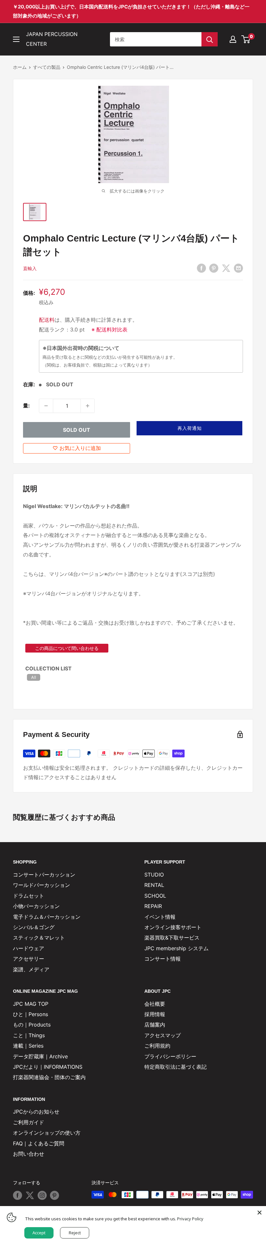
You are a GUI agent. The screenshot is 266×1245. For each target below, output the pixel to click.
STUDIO (154, 874)
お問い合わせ (28, 1154)
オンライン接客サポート (172, 927)
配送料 (46, 320)
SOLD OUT (76, 430)
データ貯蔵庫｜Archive (40, 1056)
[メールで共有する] (238, 268)
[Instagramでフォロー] (42, 1195)
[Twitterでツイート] (226, 268)
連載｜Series (28, 1045)
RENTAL (154, 885)
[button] (189, 428)
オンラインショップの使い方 (46, 1132)
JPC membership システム (176, 948)
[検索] (209, 39)
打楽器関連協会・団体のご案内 (49, 1077)
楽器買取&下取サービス (172, 937)
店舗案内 (154, 1024)
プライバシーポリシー (170, 1056)
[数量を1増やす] (87, 406)
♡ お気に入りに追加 (77, 448)
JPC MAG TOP (30, 1004)
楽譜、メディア (31, 969)
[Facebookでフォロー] (17, 1195)
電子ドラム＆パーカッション (46, 917)
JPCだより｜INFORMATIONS (47, 1067)
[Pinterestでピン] (213, 268)
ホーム (20, 67)
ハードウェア (28, 948)
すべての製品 (46, 67)
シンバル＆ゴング (33, 927)
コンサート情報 (162, 958)
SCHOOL (155, 895)
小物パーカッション (36, 906)
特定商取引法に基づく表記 (175, 1067)
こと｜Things (29, 1035)
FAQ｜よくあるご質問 (38, 1143)
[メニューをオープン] (16, 39)
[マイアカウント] (233, 39)
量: (26, 405)
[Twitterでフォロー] (29, 1195)
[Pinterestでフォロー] (54, 1195)
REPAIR (153, 906)
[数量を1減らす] (46, 406)
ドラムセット (28, 895)
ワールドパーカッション (41, 885)
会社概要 (154, 1004)
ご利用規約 (157, 1045)
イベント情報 (159, 917)
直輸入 (30, 268)
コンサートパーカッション (44, 874)
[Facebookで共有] (201, 268)
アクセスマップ (162, 1035)
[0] (246, 39)
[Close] (259, 1212)
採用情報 (154, 1014)
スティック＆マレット (39, 937)
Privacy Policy (190, 1219)
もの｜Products (32, 1024)
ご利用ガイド (28, 1122)
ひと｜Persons (30, 1014)
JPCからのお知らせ (36, 1111)
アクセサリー (28, 958)
